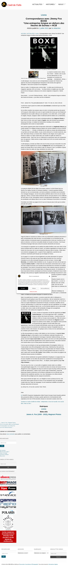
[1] (21, 395)
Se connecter (3, 450)
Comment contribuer (4, 454)
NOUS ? (61, 4)
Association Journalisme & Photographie (28, 564)
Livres (44, 15)
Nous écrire (2, 455)
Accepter (23, 288)
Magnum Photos (54, 414)
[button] (49, 276)
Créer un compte (3, 453)
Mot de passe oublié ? (4, 451)
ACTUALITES (37, 4)
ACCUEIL (23, 33)
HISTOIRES (50, 4)
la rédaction (56, 28)
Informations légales (53, 564)
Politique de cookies (33, 291)
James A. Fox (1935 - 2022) (36, 414)
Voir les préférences (45, 288)
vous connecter (11, 434)
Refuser (34, 288)
